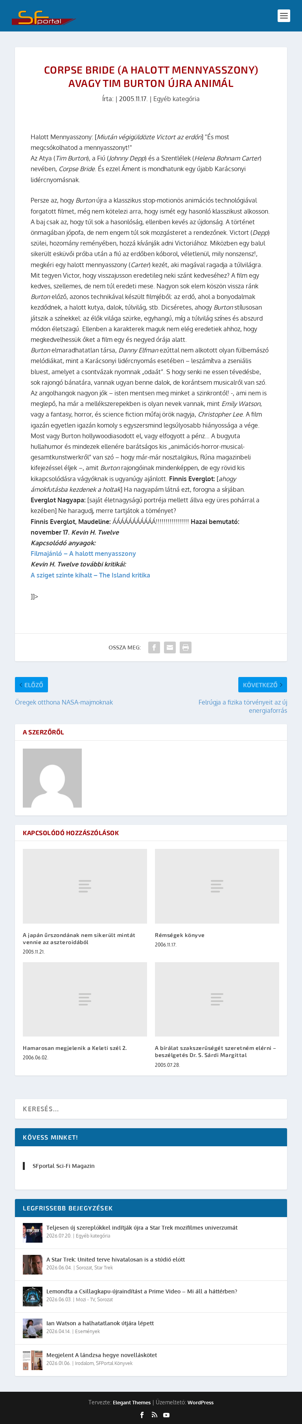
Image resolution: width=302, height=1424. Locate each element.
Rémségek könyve (180, 935)
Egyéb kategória (176, 99)
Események (87, 1331)
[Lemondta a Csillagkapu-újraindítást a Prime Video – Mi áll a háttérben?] (32, 1296)
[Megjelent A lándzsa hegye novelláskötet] (32, 1360)
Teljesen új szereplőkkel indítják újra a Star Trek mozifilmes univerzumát (142, 1227)
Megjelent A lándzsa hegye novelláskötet (101, 1355)
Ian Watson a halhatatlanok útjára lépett (100, 1323)
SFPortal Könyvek (114, 1363)
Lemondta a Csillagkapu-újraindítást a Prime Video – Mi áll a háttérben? (141, 1291)
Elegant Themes (132, 1402)
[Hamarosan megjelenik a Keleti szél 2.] (85, 999)
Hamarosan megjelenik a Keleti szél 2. (75, 1047)
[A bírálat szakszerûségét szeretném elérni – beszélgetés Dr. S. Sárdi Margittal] (217, 999)
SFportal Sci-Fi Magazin (64, 1165)
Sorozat (84, 1268)
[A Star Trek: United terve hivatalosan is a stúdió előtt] (32, 1265)
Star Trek (103, 1268)
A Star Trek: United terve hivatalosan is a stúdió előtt (115, 1259)
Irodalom (84, 1363)
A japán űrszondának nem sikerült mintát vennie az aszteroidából (79, 938)
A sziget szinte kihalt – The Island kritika (90, 575)
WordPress (201, 1402)
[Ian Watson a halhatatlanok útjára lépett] (32, 1328)
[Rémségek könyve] (217, 886)
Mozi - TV (85, 1299)
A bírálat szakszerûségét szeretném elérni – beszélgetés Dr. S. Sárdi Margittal (215, 1051)
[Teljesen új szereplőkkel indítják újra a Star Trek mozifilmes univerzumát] (32, 1233)
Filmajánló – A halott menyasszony (83, 553)
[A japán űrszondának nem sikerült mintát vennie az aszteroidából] (85, 886)
